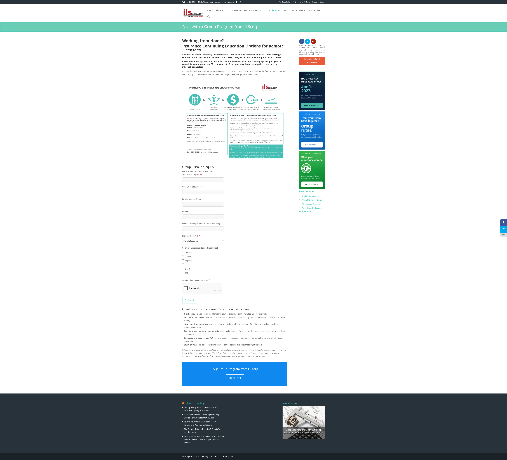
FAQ (294, 2)
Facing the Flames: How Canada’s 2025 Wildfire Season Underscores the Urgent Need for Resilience (204, 439)
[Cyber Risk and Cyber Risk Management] (304, 422)
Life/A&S (189, 256)
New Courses (306, 191)
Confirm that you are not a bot (196, 280)
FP (186, 265)
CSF (186, 273)
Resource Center (318, 2)
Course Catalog (298, 10)
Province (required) (191, 236)
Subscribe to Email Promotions (312, 60)
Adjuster (188, 260)
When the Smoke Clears (312, 200)
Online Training (251, 10)
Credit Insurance (309, 196)
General (188, 252)
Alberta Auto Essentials (311, 204)
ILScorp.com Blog (195, 403)
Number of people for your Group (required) (201, 223)
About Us (220, 10)
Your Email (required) (192, 187)
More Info (235, 377)
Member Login (220, 2)
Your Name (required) (192, 174)
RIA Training (314, 10)
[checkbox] (183, 252)
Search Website (304, 2)
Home (210, 10)
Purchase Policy (285, 2)
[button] (208, 18)
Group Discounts (272, 10)
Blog (285, 10)
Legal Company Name (191, 199)
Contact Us (236, 10)
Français (230, 2)
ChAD (187, 269)
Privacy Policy (228, 456)
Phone (185, 211)
